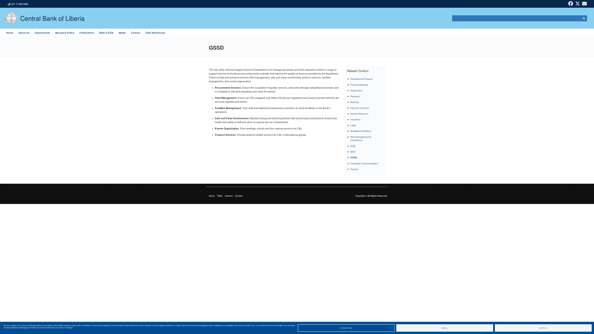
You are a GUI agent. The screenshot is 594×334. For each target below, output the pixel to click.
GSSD (353, 157)
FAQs (219, 195)
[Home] (9, 18)
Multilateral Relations (360, 131)
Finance (354, 169)
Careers (135, 32)
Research (355, 96)
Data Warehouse (155, 32)
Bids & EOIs (106, 32)
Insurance (355, 119)
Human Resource (359, 113)
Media (122, 32)
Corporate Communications (364, 163)
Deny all (444, 328)
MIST (353, 151)
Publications (86, 32)
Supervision (356, 90)
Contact (239, 195)
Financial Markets (359, 84)
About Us (24, 32)
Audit (352, 146)
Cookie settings (346, 328)
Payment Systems (359, 107)
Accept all (543, 328)
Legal (353, 125)
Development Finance (361, 78)
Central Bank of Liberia (52, 15)
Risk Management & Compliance (360, 138)
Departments (42, 32)
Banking (354, 102)
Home (9, 32)
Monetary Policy (64, 32)
